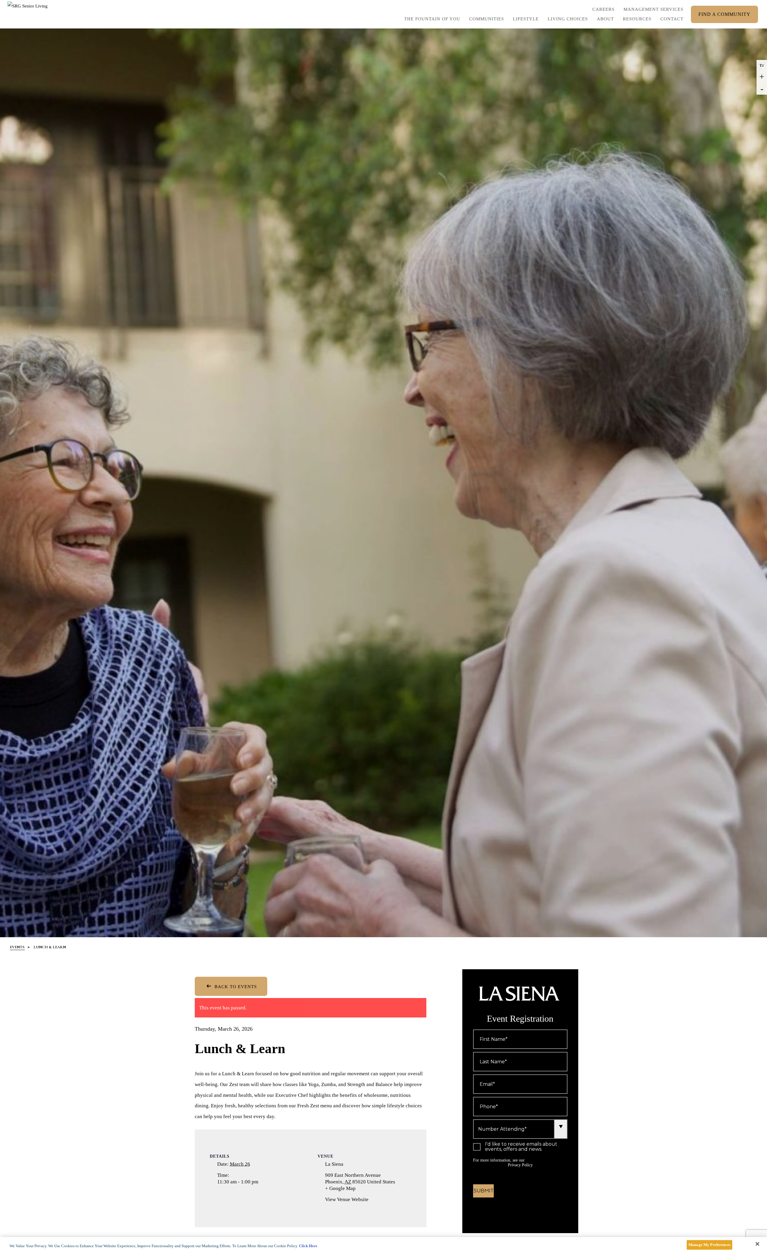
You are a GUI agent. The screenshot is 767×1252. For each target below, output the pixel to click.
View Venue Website (347, 1199)
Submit (483, 1191)
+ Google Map (347, 1189)
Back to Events (235, 986)
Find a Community (724, 14)
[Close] (757, 1244)
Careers (603, 11)
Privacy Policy (520, 1165)
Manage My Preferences (709, 1244)
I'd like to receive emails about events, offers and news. (521, 1147)
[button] (525, 20)
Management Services (653, 9)
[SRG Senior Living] (28, 14)
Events (17, 947)
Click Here (308, 1246)
